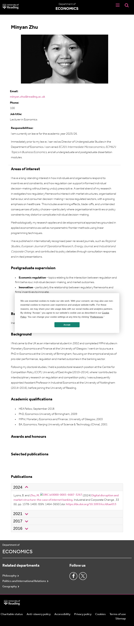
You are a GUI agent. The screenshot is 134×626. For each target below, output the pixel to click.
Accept (67, 325)
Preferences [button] (96, 316)
